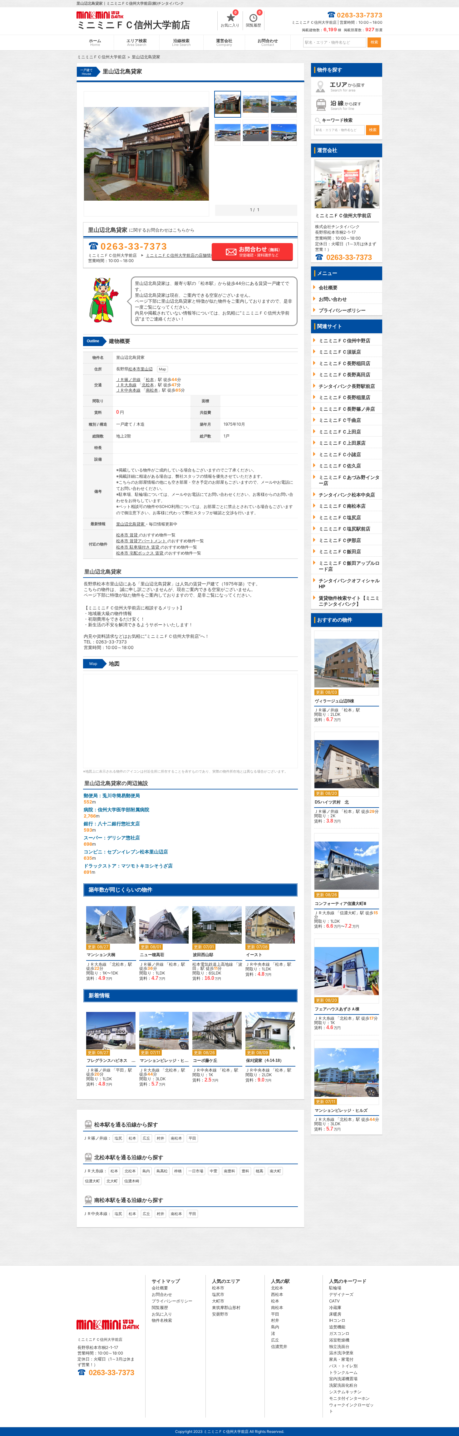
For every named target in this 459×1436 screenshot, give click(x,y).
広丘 (146, 1138)
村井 (160, 1138)
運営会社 (224, 42)
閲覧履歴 (253, 19)
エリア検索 (136, 42)
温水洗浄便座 (341, 1352)
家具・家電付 (341, 1359)
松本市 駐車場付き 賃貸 (138, 547)
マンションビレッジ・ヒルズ (164, 1060)
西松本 (277, 1294)
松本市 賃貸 (127, 534)
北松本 (148, 384)
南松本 (152, 390)
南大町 (275, 1171)
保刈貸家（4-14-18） (265, 1060)
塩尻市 (218, 1294)
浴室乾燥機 (339, 1339)
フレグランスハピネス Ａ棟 (111, 1060)
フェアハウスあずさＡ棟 (337, 1009)
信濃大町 (92, 1181)
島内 (146, 1171)
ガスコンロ (339, 1333)
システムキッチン (345, 1391)
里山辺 (147, 368)
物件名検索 (162, 1320)
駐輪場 (335, 1287)
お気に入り (230, 19)
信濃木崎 (131, 1181)
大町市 (218, 1300)
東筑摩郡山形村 (226, 1307)
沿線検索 (181, 42)
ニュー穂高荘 (152, 954)
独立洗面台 (339, 1346)
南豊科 (229, 1171)
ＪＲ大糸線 (126, 384)
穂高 (259, 1171)
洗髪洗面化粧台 (343, 1385)
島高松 (162, 1171)
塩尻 (118, 1138)
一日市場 (195, 1171)
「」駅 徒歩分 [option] (109, 946)
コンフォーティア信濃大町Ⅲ (340, 903)
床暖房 (335, 1313)
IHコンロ (337, 1320)
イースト (254, 954)
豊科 (245, 1171)
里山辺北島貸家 (131, 523)
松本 (150, 379)
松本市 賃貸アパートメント (141, 540)
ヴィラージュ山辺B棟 (334, 701)
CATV (334, 1300)
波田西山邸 (203, 954)
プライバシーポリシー (172, 1300)
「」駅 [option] (268, 944)
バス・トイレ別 (343, 1365)
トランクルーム (343, 1372)
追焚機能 (337, 1326)
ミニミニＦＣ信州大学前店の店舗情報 (180, 255)
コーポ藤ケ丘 (205, 1060)
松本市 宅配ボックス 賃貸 (140, 552)
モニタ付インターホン (349, 1398)
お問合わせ (268, 42)
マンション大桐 (101, 954)
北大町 (112, 1181)
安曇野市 (220, 1313)
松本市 (134, 368)
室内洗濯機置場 (343, 1378)
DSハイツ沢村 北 (332, 802)
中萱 (213, 1171)
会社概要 (160, 1287)
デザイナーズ (341, 1294)
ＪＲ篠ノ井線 (128, 379)
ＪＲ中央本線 (128, 390)
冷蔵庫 (335, 1307)
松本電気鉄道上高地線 (212, 964)
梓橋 (178, 1171)
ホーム (95, 42)
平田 (120, 1069)
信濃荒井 (279, 1346)
